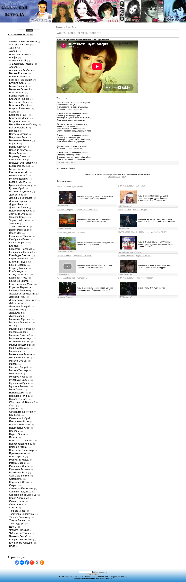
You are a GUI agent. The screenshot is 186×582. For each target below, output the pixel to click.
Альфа (13, 57)
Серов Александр (19, 498)
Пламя (13, 437)
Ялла (12, 545)
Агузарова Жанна (19, 44)
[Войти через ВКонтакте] (22, 562)
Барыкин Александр (20, 79)
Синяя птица (16, 501)
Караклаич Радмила (20, 248)
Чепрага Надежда (19, 529)
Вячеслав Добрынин (66, 232)
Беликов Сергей (18, 82)
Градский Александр (20, 185)
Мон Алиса (15, 373)
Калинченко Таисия (20, 236)
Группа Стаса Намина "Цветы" (131, 232)
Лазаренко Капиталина (22, 293)
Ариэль (13, 66)
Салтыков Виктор (19, 475)
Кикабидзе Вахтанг (20, 255)
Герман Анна (16, 169)
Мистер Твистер (18, 370)
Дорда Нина (16, 204)
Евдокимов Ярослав (20, 210)
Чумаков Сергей (18, 536)
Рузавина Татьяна (19, 469)
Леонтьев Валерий (19, 306)
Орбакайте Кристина (21, 411)
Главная (59, 27)
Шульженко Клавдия (21, 542)
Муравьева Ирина (19, 383)
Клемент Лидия (18, 261)
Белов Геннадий (18, 86)
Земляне (14, 223)
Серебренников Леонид (22, 494)
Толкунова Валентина (21, 513)
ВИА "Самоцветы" (126, 186)
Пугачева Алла (17, 453)
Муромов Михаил (19, 386)
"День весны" (77, 186)
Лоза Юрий (15, 312)
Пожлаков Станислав (21, 440)
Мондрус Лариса (18, 376)
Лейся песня (16, 303)
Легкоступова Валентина (23, 300)
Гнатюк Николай (18, 175)
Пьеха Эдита (16, 456)
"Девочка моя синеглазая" (86, 209)
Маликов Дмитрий (19, 335)
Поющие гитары (18, 446)
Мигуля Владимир (19, 357)
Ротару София (17, 462)
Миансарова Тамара (20, 354)
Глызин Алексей (18, 172)
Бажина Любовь (18, 76)
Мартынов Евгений (20, 344)
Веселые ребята (18, 149)
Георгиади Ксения (19, 165)
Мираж (13, 363)
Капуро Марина (18, 242)
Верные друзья (17, 146)
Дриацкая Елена (18, 207)
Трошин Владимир (19, 517)
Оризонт (14, 408)
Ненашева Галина (19, 395)
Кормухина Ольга (19, 274)
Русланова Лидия (19, 466)
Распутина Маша (18, 459)
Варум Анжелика (18, 134)
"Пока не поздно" (140, 209)
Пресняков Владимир (21, 450)
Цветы (12, 526)
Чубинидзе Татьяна (20, 533)
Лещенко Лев (16, 309)
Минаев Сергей (18, 360)
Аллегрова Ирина (19, 54)
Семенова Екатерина (21, 488)
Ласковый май (17, 296)
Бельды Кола (16, 92)
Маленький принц (19, 331)
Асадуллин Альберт (20, 70)
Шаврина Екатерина (20, 539)
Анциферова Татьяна (21, 63)
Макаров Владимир (20, 322)
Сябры (13, 507)
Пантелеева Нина (19, 421)
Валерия (14, 130)
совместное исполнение (23, 41)
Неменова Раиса (18, 392)
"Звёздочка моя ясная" (157, 232)
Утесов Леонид (17, 520)
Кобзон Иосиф (17, 264)
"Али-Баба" (141, 186)
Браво (12, 111)
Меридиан (15, 351)
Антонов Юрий (17, 60)
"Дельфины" (82, 278)
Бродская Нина (17, 121)
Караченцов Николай (21, 252)
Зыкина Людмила (19, 226)
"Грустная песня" (143, 255)
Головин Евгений (18, 178)
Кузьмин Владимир (20, 290)
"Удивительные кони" (82, 255)
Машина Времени (19, 347)
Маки (12, 325)
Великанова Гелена (20, 140)
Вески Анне (15, 153)
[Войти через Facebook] (27, 562)
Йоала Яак (15, 232)
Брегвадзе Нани (18, 114)
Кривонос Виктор (18, 280)
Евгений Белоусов (65, 209)
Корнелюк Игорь (18, 277)
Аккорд (13, 50)
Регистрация (114, 176)
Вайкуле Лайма (18, 127)
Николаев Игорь (18, 399)
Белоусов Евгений (19, 89)
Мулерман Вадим (19, 379)
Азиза (12, 47)
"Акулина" (81, 232)
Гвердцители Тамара (21, 162)
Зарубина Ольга (18, 213)
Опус (12, 405)
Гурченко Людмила (20, 191)
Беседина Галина (19, 98)
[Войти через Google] (36, 562)
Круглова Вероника (20, 287)
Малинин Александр (20, 338)
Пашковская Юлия (19, 427)
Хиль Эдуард (16, 523)
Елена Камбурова (126, 255)
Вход (124, 176)
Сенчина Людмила (20, 491)
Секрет (13, 485)
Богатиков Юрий (18, 105)
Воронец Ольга (17, 156)
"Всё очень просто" (144, 278)
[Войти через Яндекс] (31, 562)
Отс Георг (14, 414)
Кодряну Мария (18, 268)
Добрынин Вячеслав (20, 197)
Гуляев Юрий (16, 188)
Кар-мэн (13, 245)
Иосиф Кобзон (63, 186)
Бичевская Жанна (19, 102)
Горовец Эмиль (18, 181)
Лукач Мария (16, 316)
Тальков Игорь (17, 510)
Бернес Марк (16, 95)
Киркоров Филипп (19, 258)
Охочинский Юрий (19, 418)
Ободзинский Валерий (22, 402)
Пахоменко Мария (19, 424)
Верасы (13, 143)
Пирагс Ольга (17, 434)
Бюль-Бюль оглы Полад (23, 124)
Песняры (14, 430)
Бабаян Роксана (18, 73)
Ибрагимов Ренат (19, 229)
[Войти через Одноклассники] (42, 562)
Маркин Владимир (19, 341)
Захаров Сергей (18, 217)
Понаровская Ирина (20, 443)
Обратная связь (100, 572)
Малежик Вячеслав (20, 328)
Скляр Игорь (16, 504)
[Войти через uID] (17, 562)
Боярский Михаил (19, 108)
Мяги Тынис (16, 389)
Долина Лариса (18, 201)
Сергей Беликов (64, 255)
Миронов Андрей (18, 367)
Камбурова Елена (19, 239)
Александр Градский (66, 278)
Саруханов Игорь (19, 482)
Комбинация (16, 271)
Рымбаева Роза (18, 472)
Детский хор (16, 194)
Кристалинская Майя (21, 284)
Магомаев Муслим (19, 319)
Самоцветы (15, 478)
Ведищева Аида (18, 137)
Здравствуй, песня (20, 220)
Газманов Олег (17, 159)
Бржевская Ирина (19, 118)
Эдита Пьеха (71, 27)
